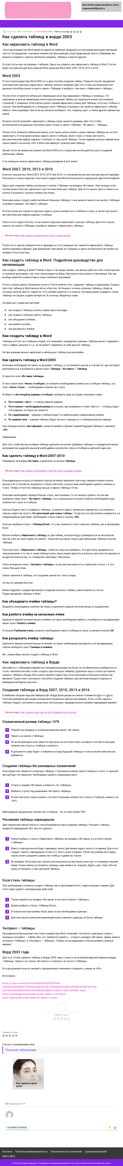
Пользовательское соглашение (66, 1151)
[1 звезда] (68, 32)
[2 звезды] (71, 32)
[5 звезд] (81, 32)
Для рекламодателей (96, 1151)
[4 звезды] (78, 32)
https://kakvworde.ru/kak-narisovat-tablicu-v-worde (29, 997)
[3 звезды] (74, 32)
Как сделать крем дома (26, 1084)
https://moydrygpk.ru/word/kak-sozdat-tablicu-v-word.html (33, 994)
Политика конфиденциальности (31, 1151)
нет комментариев (45, 32)
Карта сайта (8, 1156)
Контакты (7, 1151)
